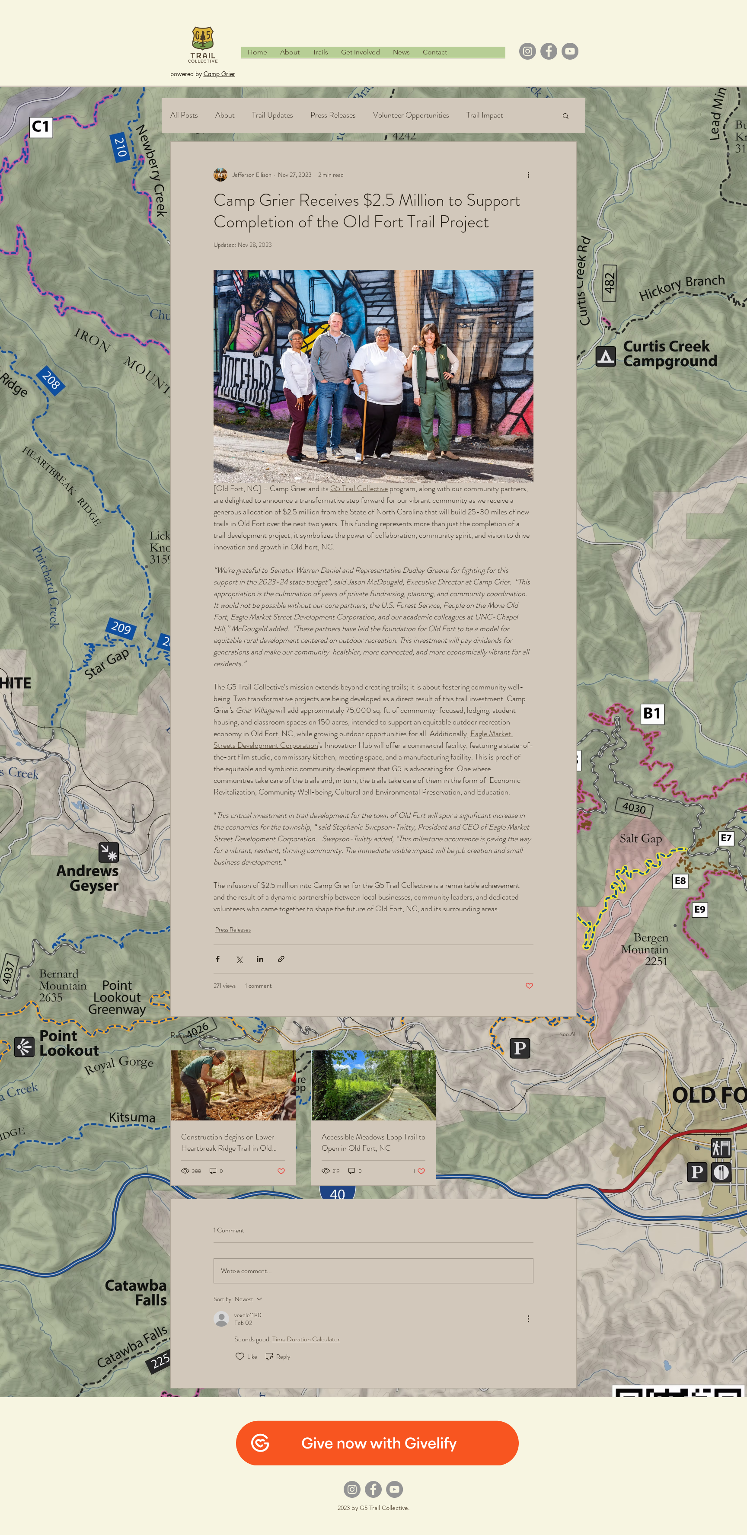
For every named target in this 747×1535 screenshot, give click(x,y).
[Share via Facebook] (218, 959)
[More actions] (528, 174)
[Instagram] (527, 51)
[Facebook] (548, 51)
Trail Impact (484, 115)
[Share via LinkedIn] (260, 959)
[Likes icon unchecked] (240, 1356)
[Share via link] (281, 959)
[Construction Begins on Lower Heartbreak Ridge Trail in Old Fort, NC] (233, 1085)
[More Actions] (528, 1319)
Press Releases (333, 115)
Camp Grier (219, 74)
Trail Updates (272, 115)
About (225, 115)
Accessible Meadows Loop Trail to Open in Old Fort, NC (373, 1142)
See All (568, 1034)
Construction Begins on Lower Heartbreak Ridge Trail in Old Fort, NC (227, 1142)
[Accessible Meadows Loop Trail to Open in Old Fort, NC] (373, 1085)
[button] (566, 115)
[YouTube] (570, 51)
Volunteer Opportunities (411, 115)
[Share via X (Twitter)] (239, 959)
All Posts (184, 115)
